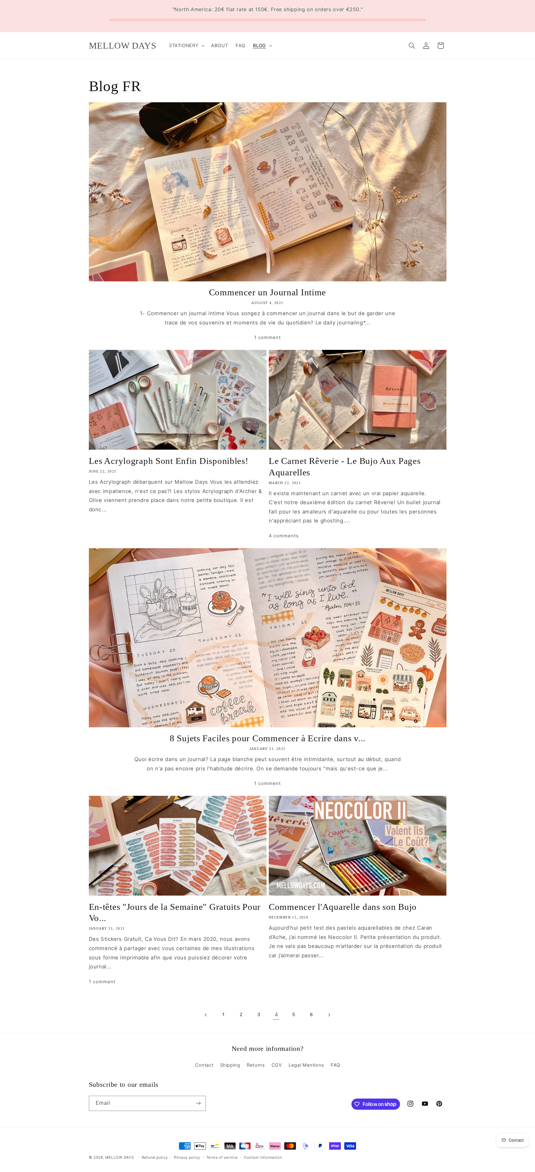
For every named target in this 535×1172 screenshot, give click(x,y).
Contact (204, 1065)
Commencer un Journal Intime (267, 292)
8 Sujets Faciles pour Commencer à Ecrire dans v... (267, 738)
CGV (277, 1065)
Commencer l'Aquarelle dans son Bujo (343, 907)
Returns (256, 1065)
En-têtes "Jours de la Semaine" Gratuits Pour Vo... (175, 912)
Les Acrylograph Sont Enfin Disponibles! (169, 461)
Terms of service (222, 1157)
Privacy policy (187, 1157)
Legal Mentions (306, 1065)
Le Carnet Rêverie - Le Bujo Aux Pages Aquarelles (345, 466)
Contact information (263, 1157)
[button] (186, 45)
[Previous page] (206, 1015)
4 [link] (276, 1014)
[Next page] (329, 1015)
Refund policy (155, 1157)
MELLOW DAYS (119, 1157)
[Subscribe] (198, 1103)
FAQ (335, 1065)
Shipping (230, 1065)
